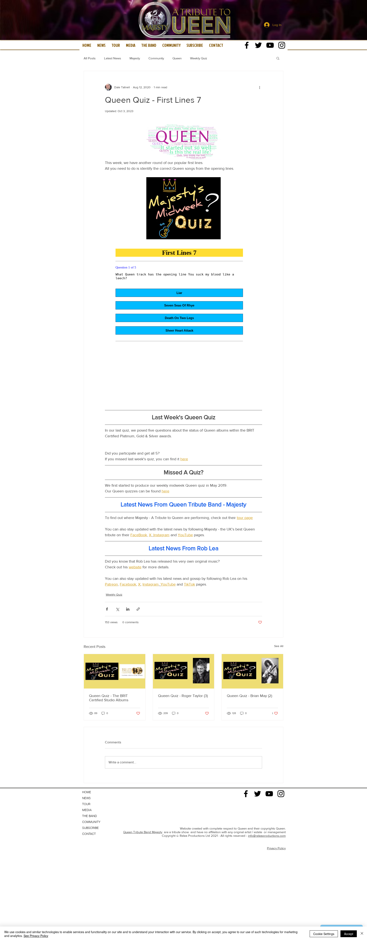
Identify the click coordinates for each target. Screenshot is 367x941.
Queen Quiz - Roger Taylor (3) (183, 696)
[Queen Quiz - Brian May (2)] (252, 671)
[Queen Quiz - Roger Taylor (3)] (183, 671)
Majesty (135, 58)
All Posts (90, 58)
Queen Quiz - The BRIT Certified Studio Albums (108, 698)
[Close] (361, 934)
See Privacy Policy (36, 936)
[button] (278, 58)
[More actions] (259, 87)
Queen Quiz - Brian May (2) (249, 696)
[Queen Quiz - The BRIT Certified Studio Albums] (114, 671)
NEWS (86, 798)
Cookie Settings (323, 934)
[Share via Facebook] (107, 609)
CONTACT (89, 834)
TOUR (86, 804)
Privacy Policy (276, 848)
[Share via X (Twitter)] (117, 609)
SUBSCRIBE (90, 828)
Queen (177, 58)
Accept (348, 934)
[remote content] (183, 323)
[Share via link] (138, 609)
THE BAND (89, 816)
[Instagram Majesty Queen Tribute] (281, 45)
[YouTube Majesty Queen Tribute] (270, 45)
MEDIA (87, 810)
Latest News (112, 58)
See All (278, 646)
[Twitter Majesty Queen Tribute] (258, 45)
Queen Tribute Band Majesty (142, 832)
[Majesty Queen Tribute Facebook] (246, 45)
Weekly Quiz (198, 58)
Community (156, 58)
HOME (86, 792)
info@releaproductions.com (267, 835)
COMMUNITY (91, 822)
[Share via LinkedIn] (128, 609)
